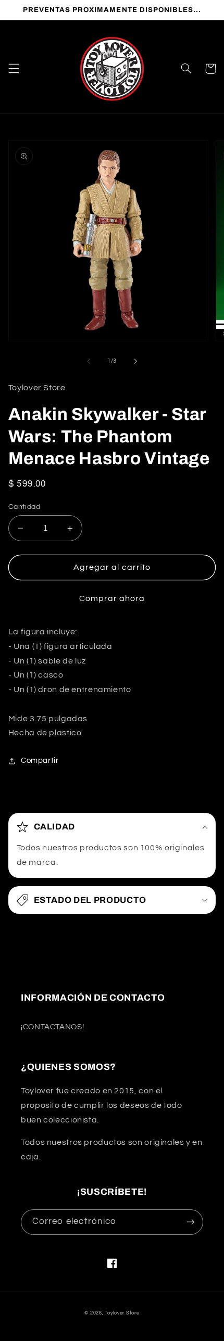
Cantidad (24, 506)
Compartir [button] (40, 760)
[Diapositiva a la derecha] (135, 361)
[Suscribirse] (191, 1222)
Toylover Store (122, 1313)
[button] (14, 69)
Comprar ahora (112, 598)
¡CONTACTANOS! (52, 1027)
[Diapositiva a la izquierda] (88, 361)
